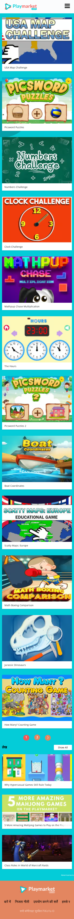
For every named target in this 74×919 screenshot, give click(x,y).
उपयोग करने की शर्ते (45, 901)
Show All (63, 747)
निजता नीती (22, 901)
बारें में (7, 901)
